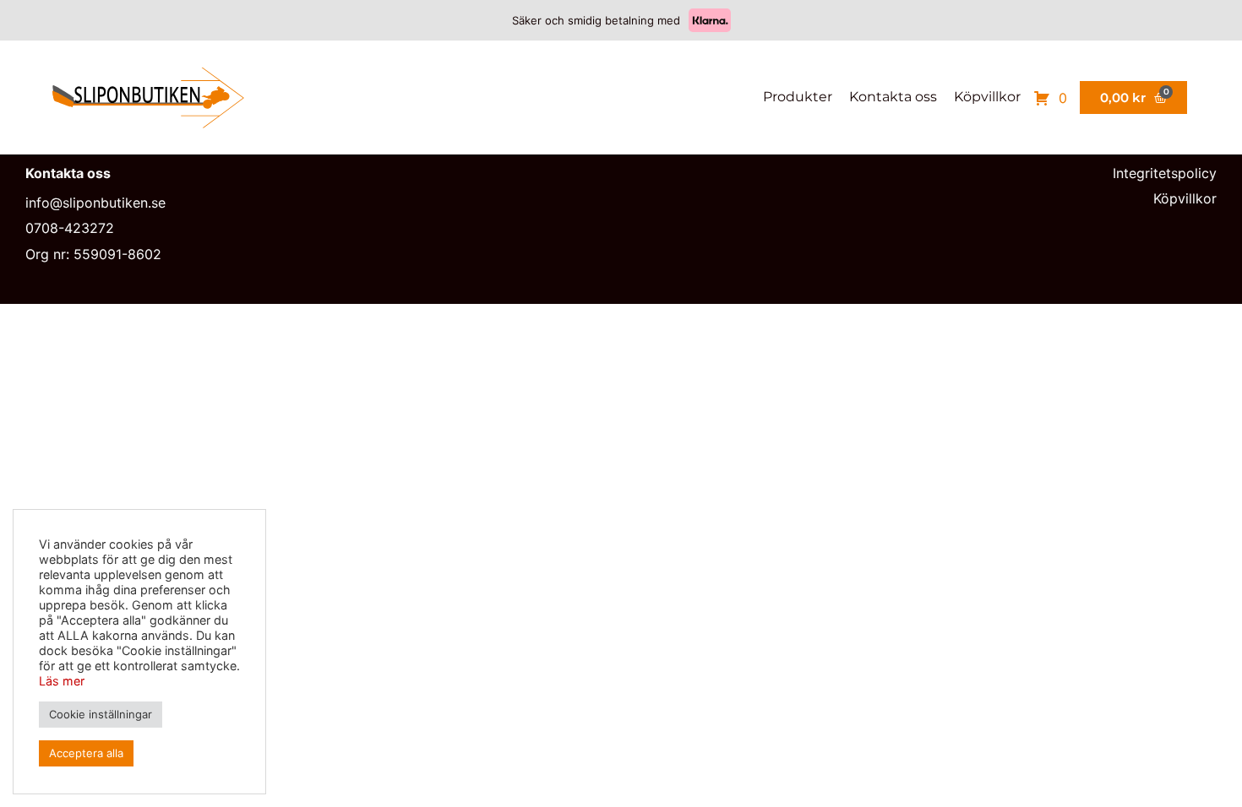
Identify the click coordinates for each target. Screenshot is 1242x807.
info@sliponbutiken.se (95, 202)
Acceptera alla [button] (86, 753)
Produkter (797, 97)
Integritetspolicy (1165, 173)
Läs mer (61, 681)
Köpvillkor (987, 97)
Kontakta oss (893, 97)
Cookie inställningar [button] (100, 714)
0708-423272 (69, 227)
